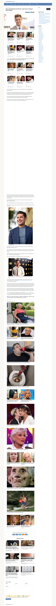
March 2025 (40, 44)
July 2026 (40, 28)
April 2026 (40, 31)
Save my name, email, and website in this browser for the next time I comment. (17, 597)
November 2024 (41, 48)
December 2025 (41, 35)
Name (7, 583)
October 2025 (41, 37)
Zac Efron (8, 58)
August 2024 (41, 51)
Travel (23, 4)
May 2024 (40, 54)
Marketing (29, 4)
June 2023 (40, 60)
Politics (15, 4)
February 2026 (41, 33)
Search (39, 7)
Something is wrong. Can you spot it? (27, 546)
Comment (7, 586)
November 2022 (41, 62)
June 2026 (40, 29)
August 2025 (41, 39)
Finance (19, 4)
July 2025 (40, 40)
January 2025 (41, 46)
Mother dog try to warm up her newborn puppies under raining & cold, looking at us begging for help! (12, 547)
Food (26, 4)
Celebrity (11, 4)
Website (26, 583)
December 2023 (41, 58)
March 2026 (40, 32)
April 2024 (40, 55)
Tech (33, 4)
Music (7, 4)
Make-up (37, 4)
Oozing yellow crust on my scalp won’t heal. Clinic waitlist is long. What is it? (26, 560)
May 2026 (40, 30)
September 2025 (41, 38)
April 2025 (40, 43)
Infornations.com (10, 1)
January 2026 (41, 34)
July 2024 (40, 52)
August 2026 (41, 27)
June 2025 (40, 41)
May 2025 (40, 42)
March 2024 (40, 56)
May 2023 (40, 61)
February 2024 (41, 57)
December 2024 (41, 47)
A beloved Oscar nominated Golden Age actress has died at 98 (12, 560)
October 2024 (41, 49)
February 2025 (41, 45)
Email (16, 583)
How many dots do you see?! (26, 572)
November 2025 (41, 36)
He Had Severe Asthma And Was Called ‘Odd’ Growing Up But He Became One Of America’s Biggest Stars (12, 574)
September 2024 (41, 50)
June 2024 (40, 53)
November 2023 (41, 59)
